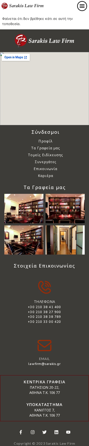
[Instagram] (32, 432)
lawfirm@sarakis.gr (44, 364)
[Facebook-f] (20, 432)
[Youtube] (68, 432)
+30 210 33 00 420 (44, 322)
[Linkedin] (56, 432)
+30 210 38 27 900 (44, 312)
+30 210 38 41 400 (44, 307)
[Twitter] (44, 432)
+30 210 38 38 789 (44, 317)
